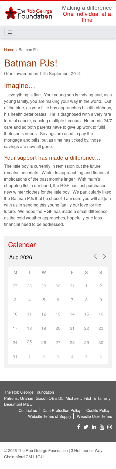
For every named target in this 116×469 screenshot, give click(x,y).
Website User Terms (94, 416)
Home (9, 49)
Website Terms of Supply (49, 416)
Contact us (28, 410)
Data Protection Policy (62, 410)
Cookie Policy (98, 410)
